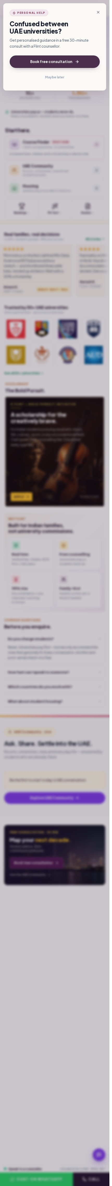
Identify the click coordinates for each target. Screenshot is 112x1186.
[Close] (98, 12)
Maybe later (54, 77)
